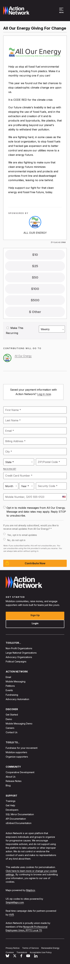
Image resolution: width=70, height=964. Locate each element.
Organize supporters (17, 756)
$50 (35, 277)
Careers (10, 728)
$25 (35, 266)
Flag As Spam (59, 242)
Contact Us (11, 732)
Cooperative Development (20, 772)
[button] (61, 12)
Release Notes (13, 781)
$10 (35, 255)
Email (8, 677)
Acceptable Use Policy (41, 952)
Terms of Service (30, 948)
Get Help (10, 805)
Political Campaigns (16, 661)
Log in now (44, 394)
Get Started (12, 714)
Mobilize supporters (16, 752)
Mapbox (30, 890)
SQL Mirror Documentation (20, 814)
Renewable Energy (50, 948)
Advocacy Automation (17, 699)
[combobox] (64, 496)
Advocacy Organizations (19, 657)
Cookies (10, 952)
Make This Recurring (14, 330)
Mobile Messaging (15, 681)
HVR (11, 914)
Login (35, 623)
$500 (35, 300)
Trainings (10, 801)
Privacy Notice (13, 948)
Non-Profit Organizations (19, 648)
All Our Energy (35, 232)
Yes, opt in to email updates (22, 535)
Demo (9, 719)
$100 (35, 289)
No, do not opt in (16, 540)
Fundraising (12, 694)
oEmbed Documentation (18, 823)
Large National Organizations (21, 652)
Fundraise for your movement (21, 747)
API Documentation (16, 818)
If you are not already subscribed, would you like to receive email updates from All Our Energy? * (31, 527)
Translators (21, 952)
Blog (8, 785)
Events (9, 690)
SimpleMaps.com (15, 902)
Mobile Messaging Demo (19, 723)
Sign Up (35, 615)
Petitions (10, 685)
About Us (10, 776)
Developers (12, 809)
